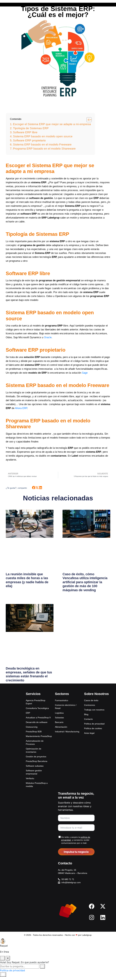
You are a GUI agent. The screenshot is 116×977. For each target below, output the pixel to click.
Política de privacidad (12, 970)
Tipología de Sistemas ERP (31, 128)
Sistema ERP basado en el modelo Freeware (42, 144)
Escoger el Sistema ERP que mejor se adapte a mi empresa (52, 124)
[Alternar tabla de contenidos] (87, 119)
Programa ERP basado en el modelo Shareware (44, 148)
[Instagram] (91, 917)
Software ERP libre (25, 132)
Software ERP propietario (29, 140)
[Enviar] (42, 966)
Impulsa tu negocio (76, 851)
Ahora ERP (21, 408)
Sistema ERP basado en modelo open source (42, 136)
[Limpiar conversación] (2, 958)
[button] (33, 487)
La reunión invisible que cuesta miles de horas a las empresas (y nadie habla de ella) (27, 580)
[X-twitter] (102, 906)
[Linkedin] (102, 917)
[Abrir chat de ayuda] (3, 974)
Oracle (48, 337)
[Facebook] (91, 906)
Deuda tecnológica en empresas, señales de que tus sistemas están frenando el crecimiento (29, 674)
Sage (85, 372)
